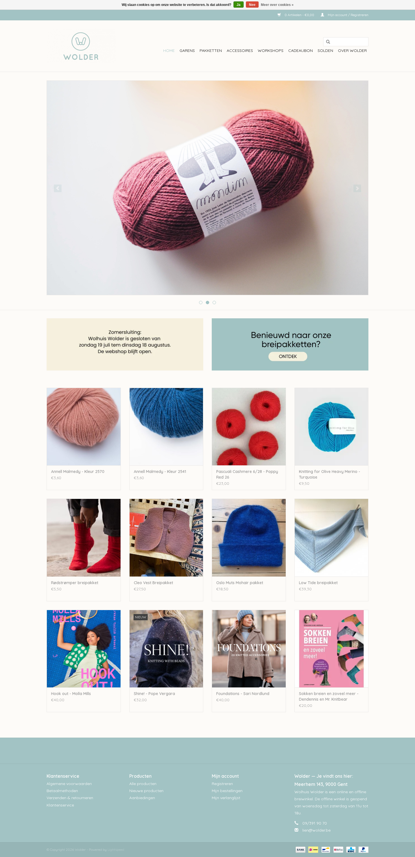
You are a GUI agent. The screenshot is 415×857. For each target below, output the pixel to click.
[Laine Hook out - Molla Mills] (84, 648)
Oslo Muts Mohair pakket (239, 582)
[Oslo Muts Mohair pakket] (249, 537)
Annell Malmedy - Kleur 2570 (77, 471)
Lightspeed (116, 849)
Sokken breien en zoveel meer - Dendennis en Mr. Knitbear (329, 696)
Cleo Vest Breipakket (153, 582)
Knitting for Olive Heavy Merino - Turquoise (329, 474)
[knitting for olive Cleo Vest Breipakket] (166, 537)
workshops (270, 50)
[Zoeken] (326, 42)
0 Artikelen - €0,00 (299, 15)
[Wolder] (81, 46)
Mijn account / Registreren (347, 15)
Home (169, 50)
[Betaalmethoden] (300, 849)
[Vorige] (58, 188)
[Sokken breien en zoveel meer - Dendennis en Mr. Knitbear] (331, 648)
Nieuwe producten (146, 790)
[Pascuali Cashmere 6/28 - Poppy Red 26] (249, 426)
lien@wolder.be (316, 830)
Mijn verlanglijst (226, 797)
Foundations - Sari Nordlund (242, 693)
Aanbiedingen (142, 797)
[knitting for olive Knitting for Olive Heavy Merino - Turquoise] (331, 426)
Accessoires (240, 50)
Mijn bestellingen (227, 790)
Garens (187, 50)
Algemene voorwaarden (69, 783)
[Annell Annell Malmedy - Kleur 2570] (84, 426)
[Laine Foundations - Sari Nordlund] (249, 648)
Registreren (222, 783)
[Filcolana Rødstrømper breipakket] (84, 537)
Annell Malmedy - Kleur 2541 (160, 471)
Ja (239, 5)
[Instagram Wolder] (212, 750)
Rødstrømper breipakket (74, 582)
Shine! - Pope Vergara (154, 693)
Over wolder (352, 50)
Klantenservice (60, 805)
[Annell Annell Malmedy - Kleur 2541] (166, 426)
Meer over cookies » (277, 5)
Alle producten (142, 783)
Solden (325, 50)
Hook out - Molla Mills (71, 693)
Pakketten (211, 50)
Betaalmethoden (62, 790)
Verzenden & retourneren (70, 797)
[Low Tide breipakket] (331, 537)
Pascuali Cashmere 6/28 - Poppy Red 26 (247, 474)
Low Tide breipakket (318, 582)
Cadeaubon (300, 50)
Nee (252, 5)
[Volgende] (357, 188)
